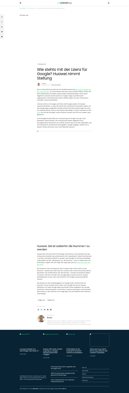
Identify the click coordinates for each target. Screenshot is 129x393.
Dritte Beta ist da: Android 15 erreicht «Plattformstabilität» (74, 351)
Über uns (84, 367)
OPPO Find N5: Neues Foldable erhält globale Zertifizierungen (63, 374)
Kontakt (84, 374)
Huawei (51, 300)
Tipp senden (85, 370)
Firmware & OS (42, 64)
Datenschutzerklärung (87, 377)
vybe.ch (64, 388)
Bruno (44, 83)
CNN (38, 112)
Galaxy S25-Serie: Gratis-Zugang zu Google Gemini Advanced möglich (53, 352)
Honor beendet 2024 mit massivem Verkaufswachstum (62, 380)
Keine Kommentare (56, 85)
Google (41, 300)
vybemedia (35, 388)
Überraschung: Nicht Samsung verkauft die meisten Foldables (98, 351)
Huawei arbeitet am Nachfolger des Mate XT (29, 350)
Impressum (85, 380)
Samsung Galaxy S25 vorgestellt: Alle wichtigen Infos (63, 367)
